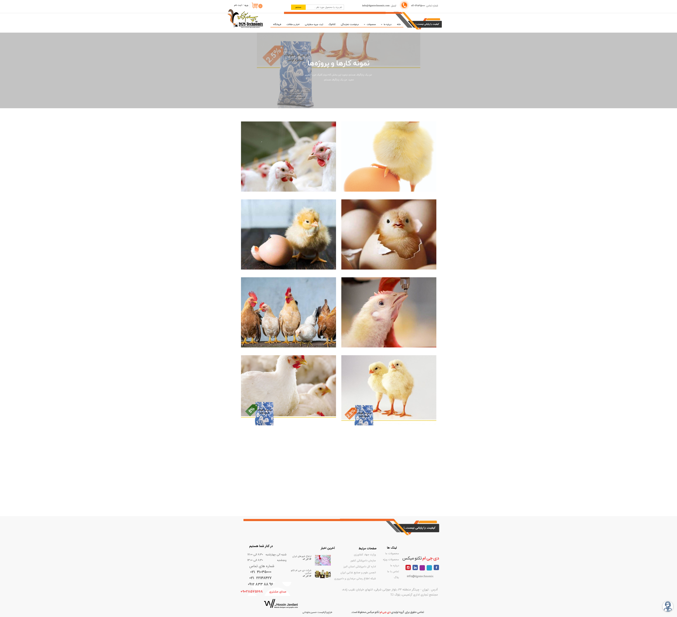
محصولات (371, 24)
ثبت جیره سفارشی (314, 24)
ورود (246, 5)
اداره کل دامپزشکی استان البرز (366, 566)
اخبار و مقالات (293, 24)
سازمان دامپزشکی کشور (366, 560)
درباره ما (387, 24)
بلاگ (396, 577)
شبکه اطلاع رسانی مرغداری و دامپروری (366, 578)
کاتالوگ (332, 24)
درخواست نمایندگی (350, 24)
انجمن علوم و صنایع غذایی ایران (366, 572)
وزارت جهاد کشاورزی (366, 554)
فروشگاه (277, 24)
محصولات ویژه (391, 559)
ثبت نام (238, 5)
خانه (399, 24)
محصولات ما (392, 553)
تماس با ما (393, 571)
